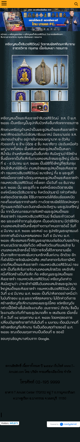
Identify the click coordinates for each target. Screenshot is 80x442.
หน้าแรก (4, 34)
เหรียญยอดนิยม (15, 34)
